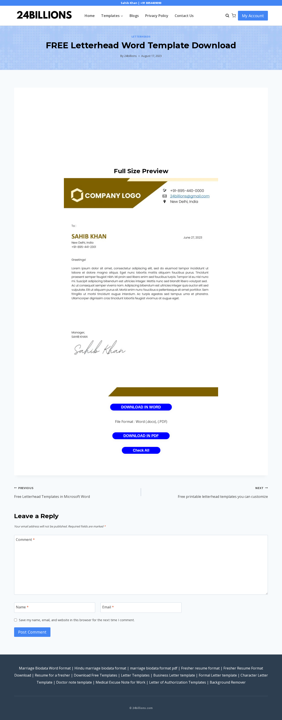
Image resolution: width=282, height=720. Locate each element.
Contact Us (184, 15)
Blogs (134, 15)
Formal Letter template (218, 675)
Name (22, 607)
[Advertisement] (141, 127)
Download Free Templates (95, 675)
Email (108, 607)
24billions (130, 56)
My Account (253, 15)
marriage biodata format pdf (153, 668)
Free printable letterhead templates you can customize (223, 492)
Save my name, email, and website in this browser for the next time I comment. (77, 620)
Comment (25, 539)
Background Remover (228, 682)
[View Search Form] (225, 16)
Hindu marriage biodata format (100, 668)
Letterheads (141, 36)
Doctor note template (74, 682)
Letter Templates (135, 675)
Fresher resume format (200, 668)
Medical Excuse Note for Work (120, 682)
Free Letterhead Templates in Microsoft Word (52, 492)
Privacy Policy (156, 15)
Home (90, 15)
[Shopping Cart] (234, 15)
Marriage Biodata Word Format (45, 668)
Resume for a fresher (52, 675)
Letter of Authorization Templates (177, 682)
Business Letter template (174, 675)
